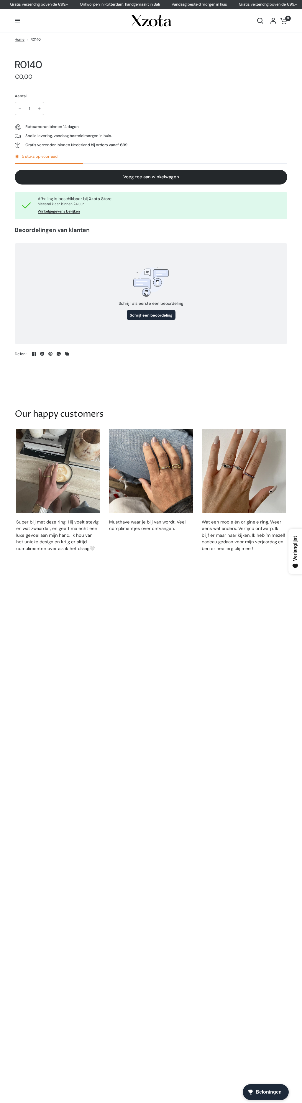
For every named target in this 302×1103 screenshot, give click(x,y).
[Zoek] (260, 20)
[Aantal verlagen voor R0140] (19, 108)
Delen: (21, 354)
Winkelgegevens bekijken (59, 211)
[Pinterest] (50, 353)
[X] (42, 353)
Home (19, 39)
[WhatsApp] (58, 353)
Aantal (21, 95)
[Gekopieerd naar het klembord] (66, 353)
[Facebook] (33, 353)
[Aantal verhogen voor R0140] (39, 108)
